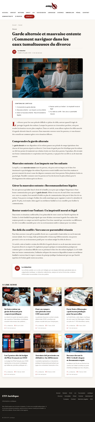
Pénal (78, 12)
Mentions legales (83, 399)
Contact (29, 16)
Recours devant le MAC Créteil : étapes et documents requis (76, 357)
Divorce (61, 12)
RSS (91, 399)
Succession (41, 12)
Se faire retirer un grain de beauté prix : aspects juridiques (13, 311)
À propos (18, 16)
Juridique (51, 12)
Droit (28, 12)
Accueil (5, 12)
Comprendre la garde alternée (26, 107)
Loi (33, 12)
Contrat (86, 12)
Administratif (7, 16)
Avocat (13, 12)
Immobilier (70, 12)
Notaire (21, 12)
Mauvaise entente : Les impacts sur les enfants (31, 110)
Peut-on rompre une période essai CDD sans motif (43, 311)
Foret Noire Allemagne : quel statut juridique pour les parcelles (77, 311)
